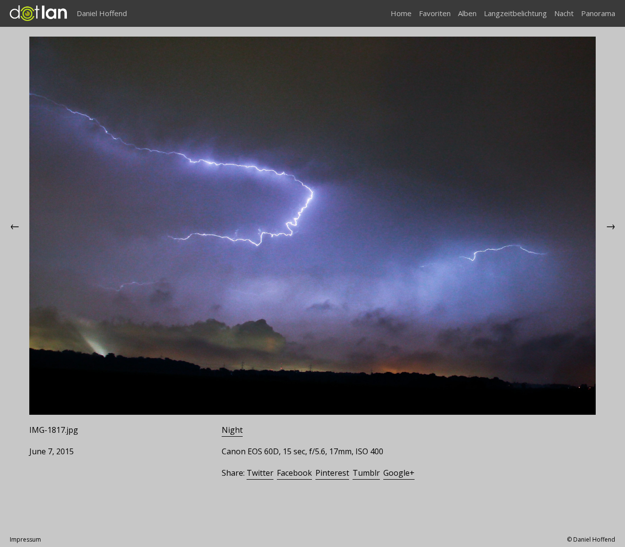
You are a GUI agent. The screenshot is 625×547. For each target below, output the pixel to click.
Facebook (294, 472)
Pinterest (332, 472)
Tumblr (366, 472)
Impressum (25, 539)
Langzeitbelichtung (515, 13)
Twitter (260, 472)
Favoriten (435, 13)
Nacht (564, 13)
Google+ (399, 472)
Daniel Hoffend (102, 13)
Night (232, 430)
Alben (467, 13)
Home (401, 13)
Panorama (598, 13)
